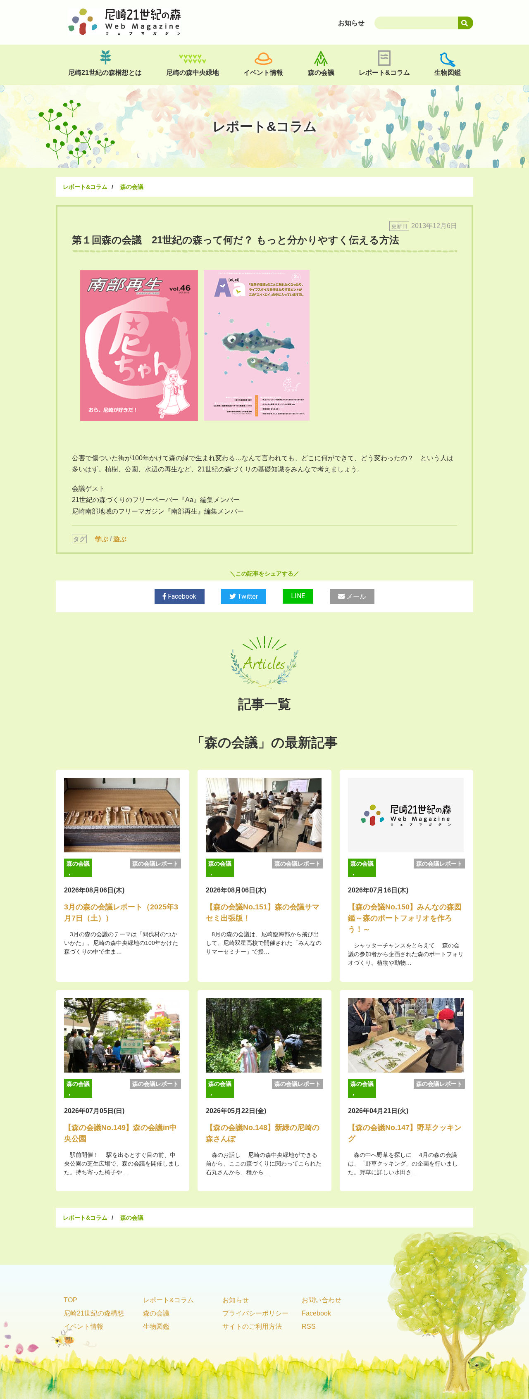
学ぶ (101, 538)
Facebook (181, 596)
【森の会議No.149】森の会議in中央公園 (120, 1133)
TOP (70, 1300)
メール (355, 596)
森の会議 (321, 72)
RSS (309, 1326)
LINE (298, 596)
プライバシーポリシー (255, 1313)
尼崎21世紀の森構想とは (105, 72)
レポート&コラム (384, 72)
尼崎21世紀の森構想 (94, 1313)
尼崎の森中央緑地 (192, 72)
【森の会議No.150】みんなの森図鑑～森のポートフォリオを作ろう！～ (405, 918)
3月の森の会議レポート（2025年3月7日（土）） (121, 912)
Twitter (247, 596)
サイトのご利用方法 (252, 1326)
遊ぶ (119, 538)
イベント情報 (263, 72)
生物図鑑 (447, 72)
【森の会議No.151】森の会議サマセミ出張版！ (262, 912)
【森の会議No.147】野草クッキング (405, 1133)
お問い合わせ (321, 1300)
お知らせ (235, 1300)
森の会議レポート (155, 863)
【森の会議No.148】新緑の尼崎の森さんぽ (262, 1133)
